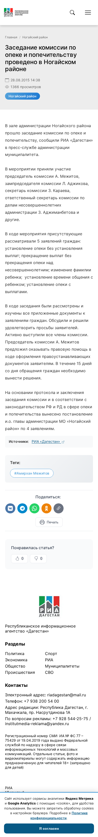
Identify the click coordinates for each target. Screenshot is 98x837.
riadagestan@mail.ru (66, 694)
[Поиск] (72, 12)
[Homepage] (16, 12)
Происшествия (20, 672)
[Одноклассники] (46, 508)
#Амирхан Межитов (31, 473)
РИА (49, 659)
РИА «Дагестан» (46, 441)
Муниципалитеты (62, 666)
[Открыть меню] (88, 13)
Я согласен (49, 828)
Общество (15, 666)
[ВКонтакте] (10, 508)
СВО (49, 672)
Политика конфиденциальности (28, 774)
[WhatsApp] (34, 508)
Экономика (16, 659)
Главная (11, 37)
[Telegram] (22, 508)
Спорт (51, 653)
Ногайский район (35, 37)
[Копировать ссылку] (59, 508)
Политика (14, 653)
